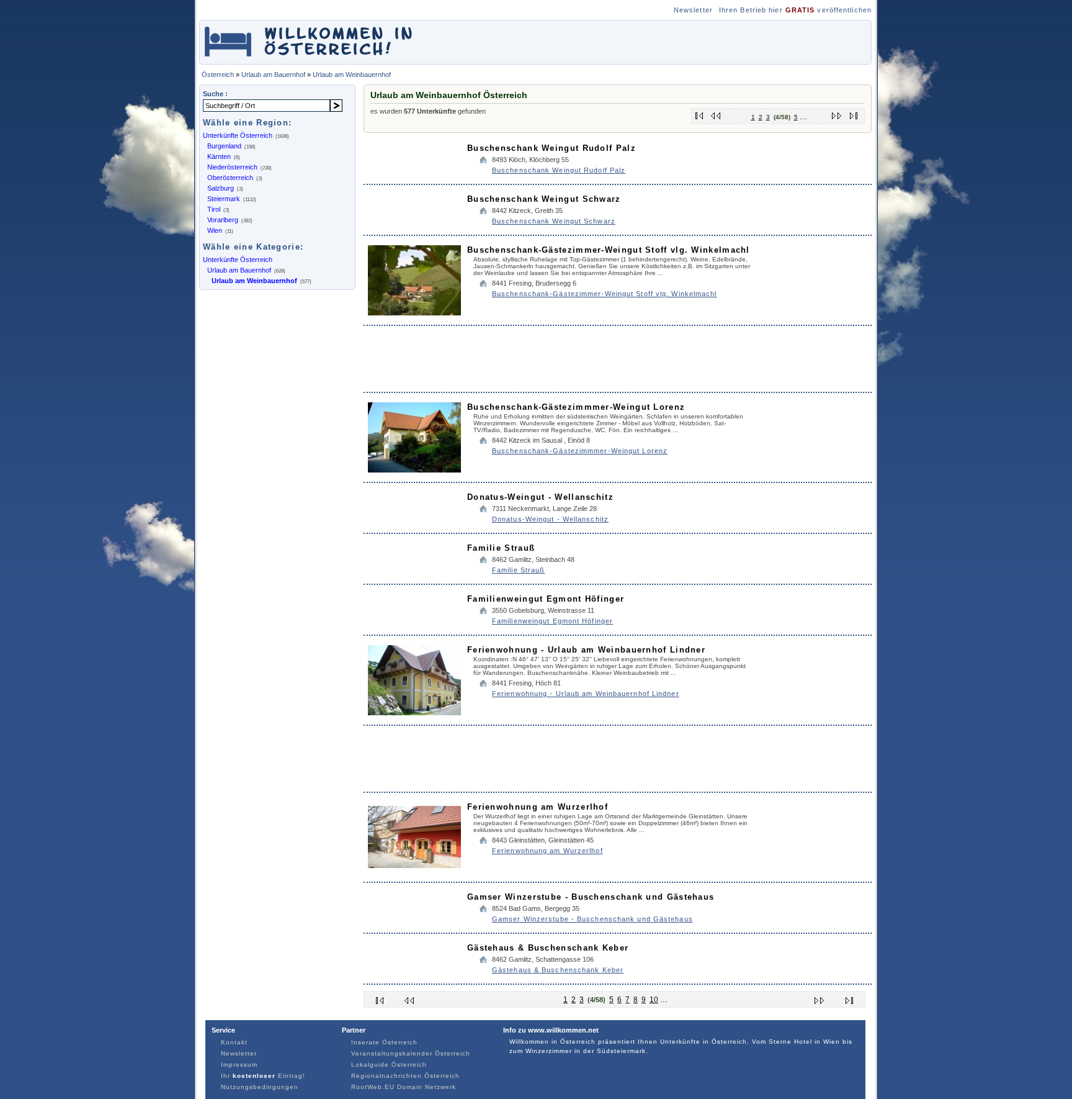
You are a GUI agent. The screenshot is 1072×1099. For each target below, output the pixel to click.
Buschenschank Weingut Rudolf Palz (551, 148)
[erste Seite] (699, 113)
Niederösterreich (232, 167)
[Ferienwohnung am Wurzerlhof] (414, 869)
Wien (214, 230)
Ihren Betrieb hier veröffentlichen (795, 10)
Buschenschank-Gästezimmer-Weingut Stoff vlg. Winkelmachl (608, 250)
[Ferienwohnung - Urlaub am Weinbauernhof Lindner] (414, 712)
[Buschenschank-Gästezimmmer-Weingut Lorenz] (414, 469)
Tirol (213, 209)
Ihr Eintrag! (263, 1075)
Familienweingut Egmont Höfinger (545, 599)
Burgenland (224, 146)
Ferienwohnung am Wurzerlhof (537, 807)
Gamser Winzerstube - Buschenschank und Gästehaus (590, 897)
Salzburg (220, 188)
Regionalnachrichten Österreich (405, 1075)
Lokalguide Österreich (389, 1064)
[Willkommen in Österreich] (308, 58)
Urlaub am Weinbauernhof (352, 74)
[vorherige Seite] (716, 113)
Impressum (239, 1064)
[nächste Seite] (837, 113)
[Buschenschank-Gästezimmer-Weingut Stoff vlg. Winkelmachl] (414, 312)
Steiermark (223, 198)
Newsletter (693, 10)
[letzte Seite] (854, 113)
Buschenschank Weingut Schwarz (544, 199)
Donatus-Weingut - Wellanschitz (540, 497)
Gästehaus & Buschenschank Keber (547, 947)
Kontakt (234, 1042)
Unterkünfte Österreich (237, 135)
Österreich (218, 74)
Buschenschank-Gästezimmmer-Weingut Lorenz (576, 407)
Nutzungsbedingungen (259, 1086)
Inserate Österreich (384, 1042)
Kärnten (219, 156)
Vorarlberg (222, 220)
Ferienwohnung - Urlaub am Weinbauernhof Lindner (586, 649)
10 (654, 999)
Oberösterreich (230, 177)
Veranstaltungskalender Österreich (410, 1053)
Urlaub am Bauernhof (273, 74)
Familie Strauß (501, 548)
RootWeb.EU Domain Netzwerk (403, 1086)
